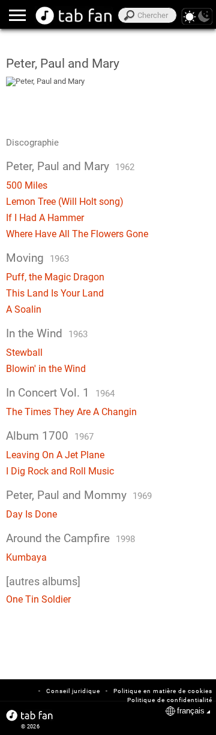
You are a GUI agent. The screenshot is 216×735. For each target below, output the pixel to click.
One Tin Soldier (38, 599)
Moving (25, 258)
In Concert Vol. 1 (47, 393)
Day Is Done (31, 514)
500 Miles (26, 185)
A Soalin (23, 309)
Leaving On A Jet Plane (55, 455)
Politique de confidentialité (169, 700)
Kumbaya (26, 557)
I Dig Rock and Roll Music (60, 471)
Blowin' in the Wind (46, 368)
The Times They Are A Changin (71, 412)
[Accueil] (74, 15)
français (191, 710)
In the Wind (34, 333)
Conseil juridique (73, 691)
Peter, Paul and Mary (57, 166)
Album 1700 (37, 436)
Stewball (24, 352)
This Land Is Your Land (55, 293)
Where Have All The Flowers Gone (77, 234)
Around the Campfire (58, 538)
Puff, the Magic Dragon (55, 277)
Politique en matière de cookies (162, 691)
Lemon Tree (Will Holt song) (65, 201)
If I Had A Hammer (45, 217)
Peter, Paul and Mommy (66, 495)
